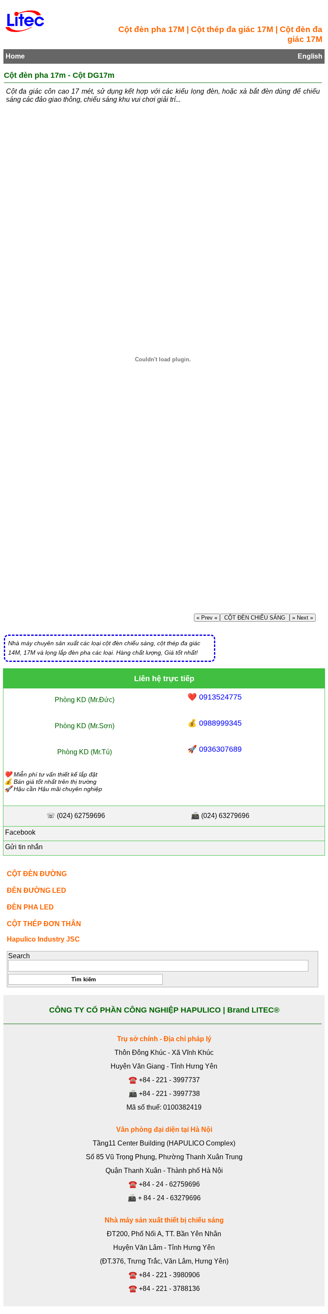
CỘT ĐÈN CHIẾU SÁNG (255, 617)
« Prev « (207, 617)
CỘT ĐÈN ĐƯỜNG (37, 873)
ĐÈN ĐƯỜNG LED (36, 890)
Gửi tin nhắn (23, 846)
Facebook (19, 832)
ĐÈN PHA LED (30, 907)
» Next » (302, 617)
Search (19, 956)
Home (15, 56)
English (310, 56)
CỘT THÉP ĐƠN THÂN (44, 923)
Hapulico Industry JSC (43, 939)
